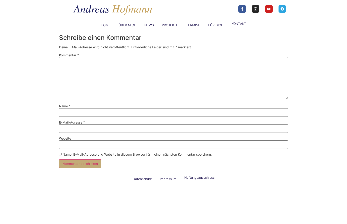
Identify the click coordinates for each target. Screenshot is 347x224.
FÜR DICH (216, 25)
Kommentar (69, 55)
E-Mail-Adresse (72, 122)
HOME (105, 25)
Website (65, 138)
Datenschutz (142, 179)
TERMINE (193, 25)
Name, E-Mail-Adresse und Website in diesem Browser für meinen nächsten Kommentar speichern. (137, 154)
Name (64, 106)
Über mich (127, 25)
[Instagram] (255, 9)
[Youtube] (268, 9)
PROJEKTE (170, 25)
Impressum (168, 179)
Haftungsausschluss (199, 177)
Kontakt (239, 24)
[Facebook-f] (242, 9)
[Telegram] (282, 9)
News (149, 25)
